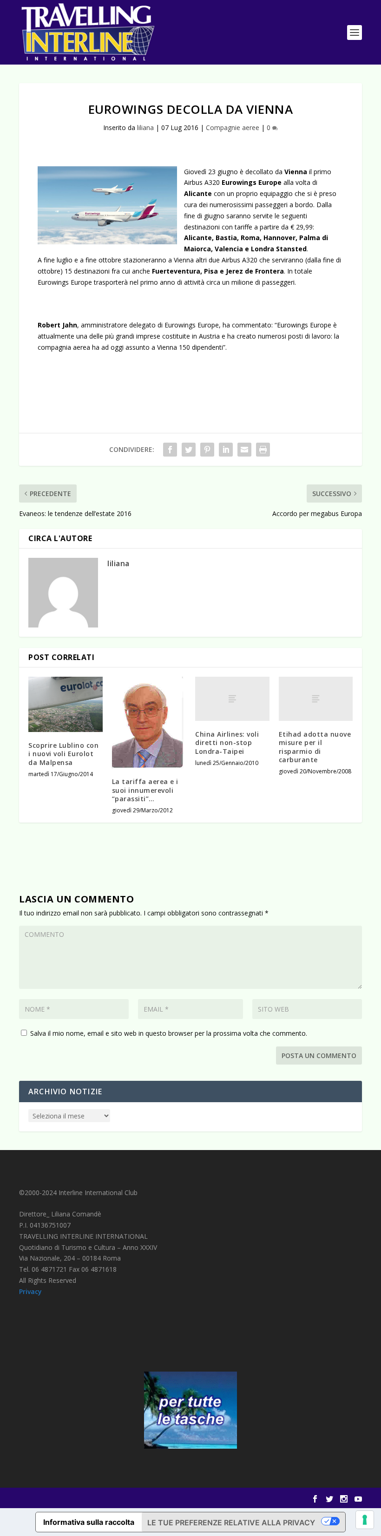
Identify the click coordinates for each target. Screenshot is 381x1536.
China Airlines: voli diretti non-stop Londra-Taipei (227, 742)
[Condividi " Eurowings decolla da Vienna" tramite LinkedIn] (226, 449)
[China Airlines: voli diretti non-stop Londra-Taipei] (232, 699)
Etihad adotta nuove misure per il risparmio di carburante (315, 747)
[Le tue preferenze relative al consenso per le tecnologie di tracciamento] (365, 1520)
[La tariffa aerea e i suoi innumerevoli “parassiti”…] (149, 723)
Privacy (30, 1291)
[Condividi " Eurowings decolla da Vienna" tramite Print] (263, 449)
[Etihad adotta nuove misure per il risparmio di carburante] (316, 699)
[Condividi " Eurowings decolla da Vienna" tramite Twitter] (188, 449)
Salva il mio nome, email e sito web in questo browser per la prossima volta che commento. (168, 1033)
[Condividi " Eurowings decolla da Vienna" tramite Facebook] (170, 449)
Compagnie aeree (232, 127)
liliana (145, 127)
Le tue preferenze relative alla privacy (231, 1522)
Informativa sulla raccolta (88, 1522)
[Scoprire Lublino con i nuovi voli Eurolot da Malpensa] (65, 704)
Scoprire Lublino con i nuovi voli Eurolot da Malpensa (63, 753)
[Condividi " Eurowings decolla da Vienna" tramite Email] (244, 449)
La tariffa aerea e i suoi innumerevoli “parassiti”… (145, 790)
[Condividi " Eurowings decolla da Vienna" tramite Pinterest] (207, 449)
